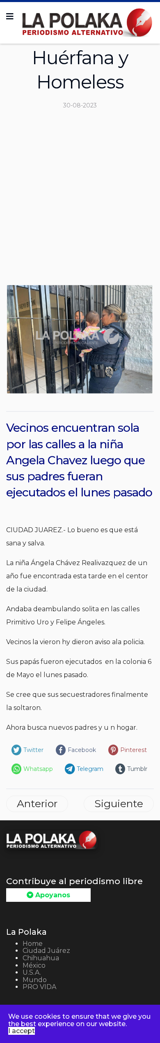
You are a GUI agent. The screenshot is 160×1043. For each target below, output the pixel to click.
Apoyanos (51, 895)
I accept (21, 1031)
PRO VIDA (39, 987)
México (34, 965)
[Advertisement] (80, 200)
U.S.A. (32, 972)
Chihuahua (41, 958)
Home (33, 944)
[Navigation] (10, 16)
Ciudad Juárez (46, 951)
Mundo (35, 980)
